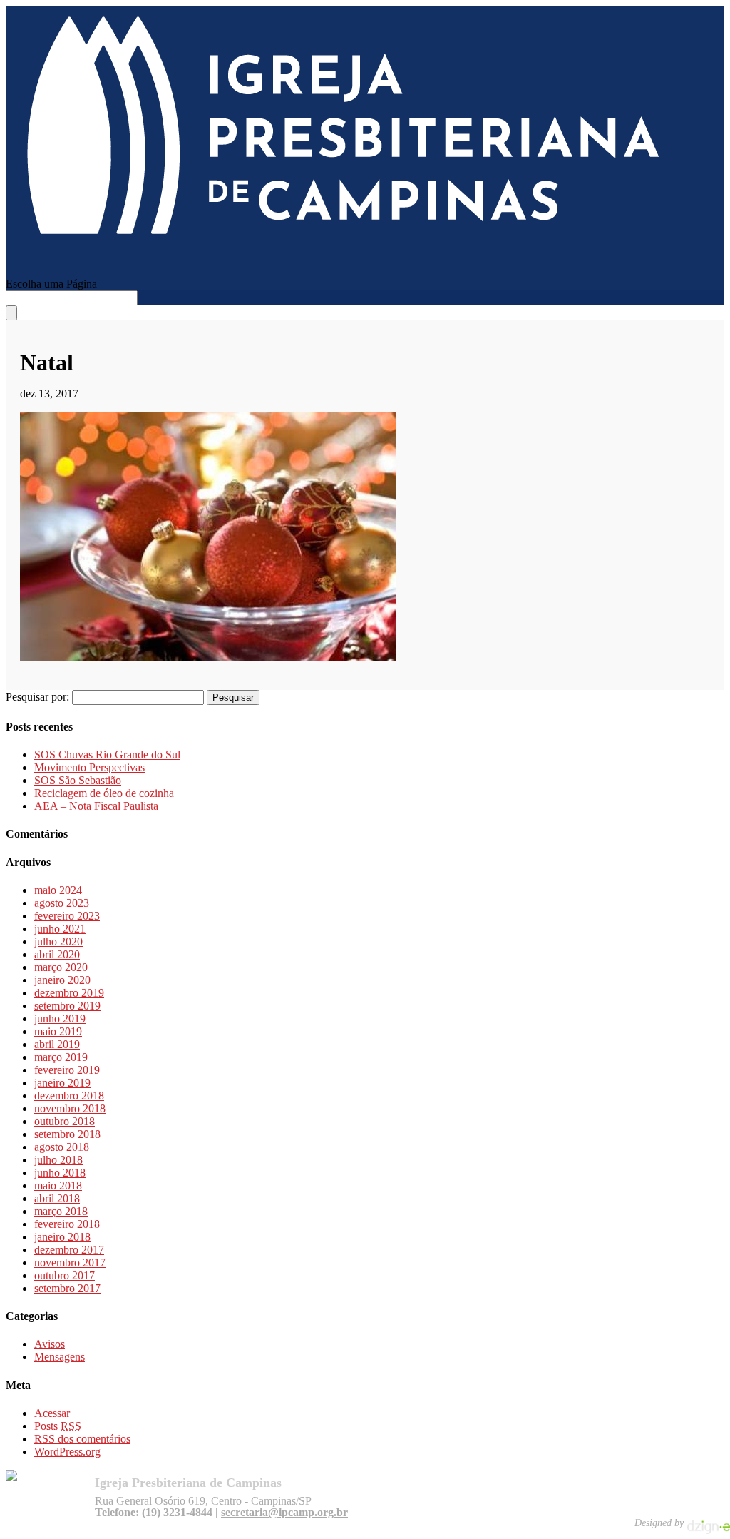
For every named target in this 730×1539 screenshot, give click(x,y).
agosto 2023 (61, 903)
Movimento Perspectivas (89, 767)
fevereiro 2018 (67, 1224)
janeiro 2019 (62, 1083)
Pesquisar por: (37, 697)
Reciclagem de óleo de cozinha (104, 793)
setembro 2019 (67, 1006)
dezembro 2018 (69, 1096)
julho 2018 (58, 1160)
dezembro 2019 (69, 993)
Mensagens (59, 1357)
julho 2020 (58, 941)
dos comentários (82, 1439)
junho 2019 (60, 1018)
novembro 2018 (70, 1108)
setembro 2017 (67, 1288)
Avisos (49, 1344)
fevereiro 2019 (67, 1070)
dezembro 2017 (69, 1250)
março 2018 (61, 1211)
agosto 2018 (61, 1147)
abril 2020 (57, 954)
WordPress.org (67, 1452)
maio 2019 (58, 1031)
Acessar (52, 1413)
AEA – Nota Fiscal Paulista (96, 806)
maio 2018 (58, 1185)
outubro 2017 (64, 1275)
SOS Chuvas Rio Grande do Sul (107, 754)
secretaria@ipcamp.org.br (284, 1512)
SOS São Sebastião (77, 780)
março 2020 (61, 967)
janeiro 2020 (62, 980)
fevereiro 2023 (67, 916)
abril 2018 (57, 1198)
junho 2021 (60, 929)
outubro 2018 (64, 1121)
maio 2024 (58, 890)
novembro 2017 (70, 1262)
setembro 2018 (67, 1134)
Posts (57, 1426)
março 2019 (61, 1057)
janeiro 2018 (62, 1237)
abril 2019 (57, 1044)
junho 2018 (60, 1173)
